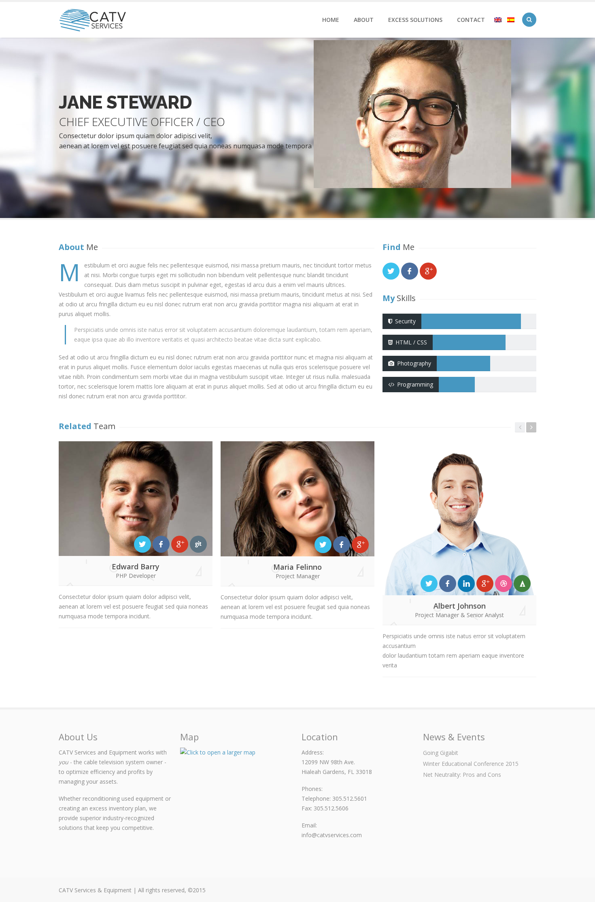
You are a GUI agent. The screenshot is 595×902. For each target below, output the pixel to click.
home (330, 20)
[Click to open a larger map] (236, 804)
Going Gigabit (440, 753)
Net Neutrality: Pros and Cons (462, 774)
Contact (471, 20)
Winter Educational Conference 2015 (470, 763)
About (364, 20)
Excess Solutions (415, 20)
